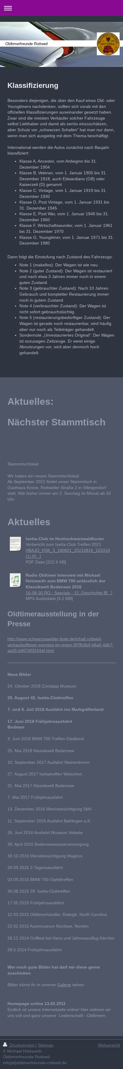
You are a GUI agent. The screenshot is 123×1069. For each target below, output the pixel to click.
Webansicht (109, 1045)
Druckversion (22, 1045)
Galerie (64, 984)
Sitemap (45, 1045)
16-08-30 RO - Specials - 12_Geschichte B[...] (69, 592)
